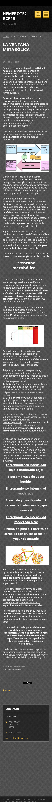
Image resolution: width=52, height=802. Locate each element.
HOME (6, 36)
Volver (8, 690)
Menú (46, 14)
